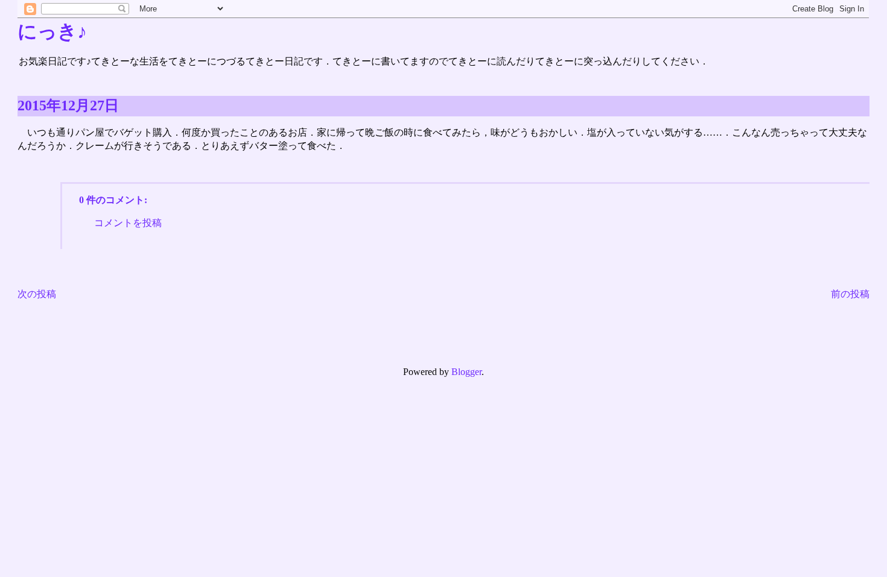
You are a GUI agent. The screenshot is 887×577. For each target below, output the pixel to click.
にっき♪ (52, 31)
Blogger (466, 372)
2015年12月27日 (68, 105)
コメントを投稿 (128, 223)
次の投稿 (36, 294)
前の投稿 (850, 294)
